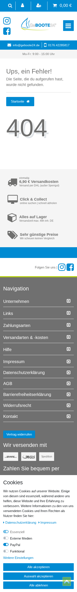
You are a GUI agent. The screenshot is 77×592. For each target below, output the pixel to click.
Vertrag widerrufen (19, 434)
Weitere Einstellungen (18, 558)
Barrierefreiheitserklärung (27, 394)
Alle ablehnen (38, 585)
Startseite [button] (18, 101)
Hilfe (7, 349)
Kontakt (10, 416)
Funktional (17, 551)
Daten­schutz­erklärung (24, 372)
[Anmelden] (22, 6)
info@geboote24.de (26, 45)
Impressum (14, 361)
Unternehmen (16, 301)
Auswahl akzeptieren (38, 576)
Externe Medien (21, 538)
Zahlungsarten (16, 325)
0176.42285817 (59, 45)
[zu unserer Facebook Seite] (8, 31)
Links (8, 313)
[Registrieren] (39, 6)
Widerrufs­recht (17, 405)
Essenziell (17, 532)
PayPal (15, 545)
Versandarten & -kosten (25, 337)
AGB (7, 383)
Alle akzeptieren (38, 567)
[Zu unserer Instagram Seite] (8, 21)
